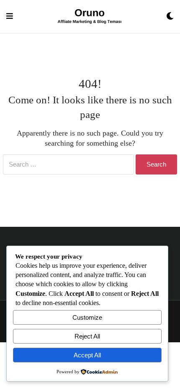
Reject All (87, 336)
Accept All (87, 355)
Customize (87, 317)
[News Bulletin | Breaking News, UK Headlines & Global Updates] (90, 16)
